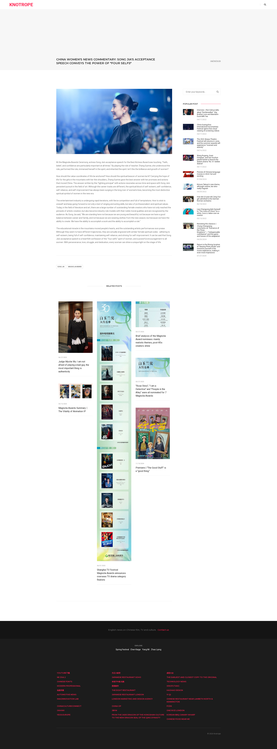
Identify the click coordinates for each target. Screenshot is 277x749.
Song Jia (61, 267)
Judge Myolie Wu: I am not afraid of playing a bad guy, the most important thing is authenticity (73, 366)
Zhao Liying (156, 649)
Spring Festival (122, 649)
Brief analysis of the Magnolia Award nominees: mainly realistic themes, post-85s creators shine (151, 341)
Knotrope (21, 4)
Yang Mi (145, 649)
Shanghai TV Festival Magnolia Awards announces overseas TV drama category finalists (111, 574)
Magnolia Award (75, 267)
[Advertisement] (138, 36)
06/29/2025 (215, 61)
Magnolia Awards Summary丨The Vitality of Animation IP (73, 410)
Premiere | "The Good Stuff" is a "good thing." (151, 469)
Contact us (163, 630)
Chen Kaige (135, 649)
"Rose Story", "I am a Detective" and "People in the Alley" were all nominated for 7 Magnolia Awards (151, 390)
